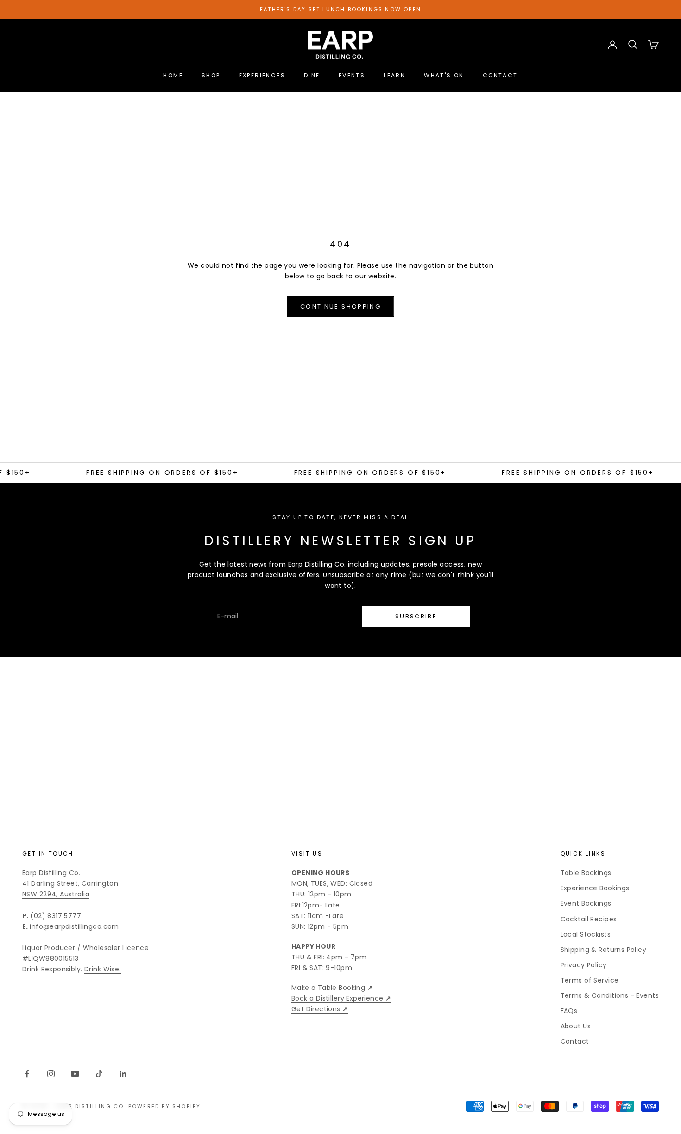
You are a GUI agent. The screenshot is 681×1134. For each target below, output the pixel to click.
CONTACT (500, 75)
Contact (575, 1041)
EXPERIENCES (262, 75)
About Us (576, 1026)
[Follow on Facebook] (27, 1073)
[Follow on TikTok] (99, 1073)
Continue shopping (340, 306)
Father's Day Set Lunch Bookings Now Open (340, 9)
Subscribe (416, 616)
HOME (173, 75)
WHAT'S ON (444, 75)
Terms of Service (590, 980)
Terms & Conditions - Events (610, 995)
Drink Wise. (102, 969)
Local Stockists (586, 934)
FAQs (569, 1010)
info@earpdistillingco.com (74, 926)
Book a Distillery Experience (341, 998)
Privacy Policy (584, 965)
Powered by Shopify (164, 1106)
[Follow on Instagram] (51, 1073)
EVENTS (352, 75)
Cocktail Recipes (589, 919)
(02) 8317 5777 (55, 915)
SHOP (211, 75)
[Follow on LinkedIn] (123, 1073)
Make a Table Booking (332, 987)
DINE (312, 75)
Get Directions (319, 1009)
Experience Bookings (595, 888)
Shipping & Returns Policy (604, 949)
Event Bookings (586, 903)
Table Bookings (586, 872)
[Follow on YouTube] (75, 1073)
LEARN (394, 75)
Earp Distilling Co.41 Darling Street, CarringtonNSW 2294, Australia (70, 883)
